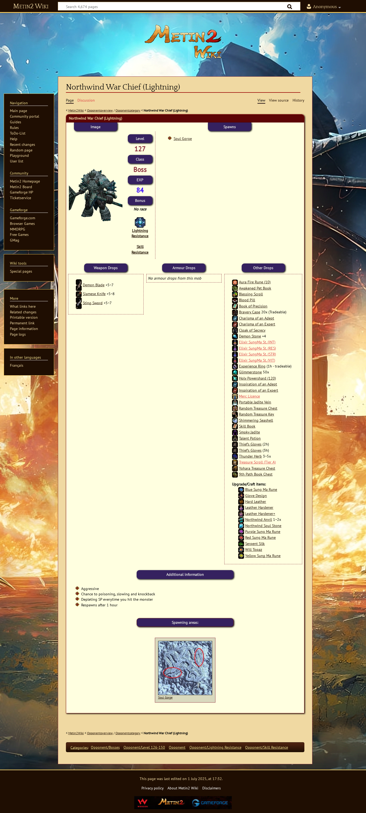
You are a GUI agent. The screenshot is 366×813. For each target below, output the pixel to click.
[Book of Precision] (235, 306)
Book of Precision (253, 306)
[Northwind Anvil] (241, 519)
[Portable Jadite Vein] (235, 401)
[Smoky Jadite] (235, 432)
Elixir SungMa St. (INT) (257, 341)
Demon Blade (93, 284)
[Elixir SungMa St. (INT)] (235, 341)
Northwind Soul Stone (263, 525)
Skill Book (247, 426)
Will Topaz (253, 549)
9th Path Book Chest (255, 474)
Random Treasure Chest (258, 408)
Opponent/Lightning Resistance (215, 747)
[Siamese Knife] (79, 293)
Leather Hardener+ (260, 513)
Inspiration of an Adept (258, 384)
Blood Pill (247, 299)
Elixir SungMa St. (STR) (257, 354)
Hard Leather (255, 501)
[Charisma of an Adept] (235, 318)
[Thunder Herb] (235, 456)
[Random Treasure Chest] (235, 408)
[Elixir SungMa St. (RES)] (235, 348)
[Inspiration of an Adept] (235, 384)
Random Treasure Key (256, 414)
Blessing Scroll (251, 293)
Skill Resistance (140, 249)
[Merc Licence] (235, 396)
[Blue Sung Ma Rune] (241, 489)
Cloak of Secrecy (252, 330)
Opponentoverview (100, 110)
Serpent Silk (255, 543)
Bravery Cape (249, 311)
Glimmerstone (250, 371)
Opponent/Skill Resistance (266, 747)
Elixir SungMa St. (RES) (257, 348)
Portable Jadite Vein (255, 401)
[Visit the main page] (183, 41)
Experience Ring (252, 366)
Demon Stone (250, 336)
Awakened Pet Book (255, 288)
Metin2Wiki (76, 110)
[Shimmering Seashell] (235, 420)
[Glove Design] (241, 495)
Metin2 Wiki (30, 6)
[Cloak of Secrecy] (235, 330)
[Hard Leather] (241, 501)
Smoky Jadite (249, 432)
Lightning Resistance (140, 233)
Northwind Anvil (258, 519)
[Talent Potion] (235, 438)
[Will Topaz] (241, 549)
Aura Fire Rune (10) (255, 281)
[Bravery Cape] (235, 311)
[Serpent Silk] (241, 543)
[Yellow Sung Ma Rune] (241, 555)
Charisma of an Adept (256, 318)
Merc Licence (249, 396)
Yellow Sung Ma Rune (263, 555)
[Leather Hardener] (241, 507)
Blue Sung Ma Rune (261, 489)
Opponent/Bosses (105, 747)
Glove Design (256, 495)
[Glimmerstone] (235, 371)
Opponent (177, 747)
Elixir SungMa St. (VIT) (257, 360)
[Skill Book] (235, 426)
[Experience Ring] (235, 366)
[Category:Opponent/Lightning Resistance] (140, 222)
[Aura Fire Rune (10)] (235, 281)
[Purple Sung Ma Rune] (241, 531)
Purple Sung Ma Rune (262, 531)
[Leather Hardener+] (241, 513)
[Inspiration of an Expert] (235, 390)
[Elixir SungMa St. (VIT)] (235, 360)
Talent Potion (250, 438)
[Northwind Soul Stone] (241, 525)
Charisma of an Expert (257, 323)
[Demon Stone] (235, 336)
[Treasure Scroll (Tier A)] (235, 462)
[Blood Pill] (235, 299)
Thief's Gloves (250, 444)
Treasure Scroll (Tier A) (257, 462)
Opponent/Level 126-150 (144, 747)
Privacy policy (152, 787)
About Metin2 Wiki (182, 787)
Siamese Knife (94, 293)
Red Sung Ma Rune (260, 537)
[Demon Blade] (79, 284)
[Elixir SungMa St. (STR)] (235, 354)
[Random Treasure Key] (235, 414)
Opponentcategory (127, 110)
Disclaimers (211, 787)
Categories (79, 747)
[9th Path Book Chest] (235, 474)
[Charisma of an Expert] (235, 323)
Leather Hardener (259, 507)
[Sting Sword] (79, 302)
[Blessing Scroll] (235, 293)
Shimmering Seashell (256, 420)
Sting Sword (93, 302)
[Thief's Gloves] (235, 444)
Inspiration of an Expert (258, 390)
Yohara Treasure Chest (257, 468)
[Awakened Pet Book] (235, 288)
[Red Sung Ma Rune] (241, 537)
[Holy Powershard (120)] (235, 378)
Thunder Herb (250, 456)
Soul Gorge (183, 138)
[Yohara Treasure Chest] (235, 468)
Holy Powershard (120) (257, 378)
